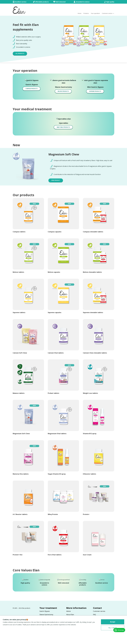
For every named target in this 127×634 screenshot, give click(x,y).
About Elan (70, 615)
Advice (68, 611)
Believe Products (63, 91)
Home (79, 13)
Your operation (95, 13)
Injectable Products (63, 127)
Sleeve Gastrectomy (46, 615)
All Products (20, 53)
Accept (112, 622)
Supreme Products (95, 91)
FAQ (94, 615)
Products (86, 13)
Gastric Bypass (45, 611)
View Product (55, 180)
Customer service (107, 13)
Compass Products (31, 88)
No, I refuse (112, 628)
